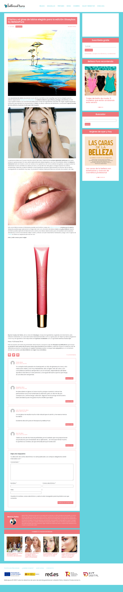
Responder (69, 378)
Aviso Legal (40, 568)
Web (12, 490)
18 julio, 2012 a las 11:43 (21, 363)
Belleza (42, 6)
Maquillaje (51, 6)
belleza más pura (55, 227)
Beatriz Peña (72, 26)
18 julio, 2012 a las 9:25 (21, 388)
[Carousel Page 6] (104, 177)
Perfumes (61, 6)
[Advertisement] (100, 25)
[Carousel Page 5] (102, 177)
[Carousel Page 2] (99, 107)
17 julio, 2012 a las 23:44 (21, 434)
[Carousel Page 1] (98, 107)
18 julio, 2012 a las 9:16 (21, 411)
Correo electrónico (49, 483)
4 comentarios (71, 355)
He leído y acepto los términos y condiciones (101, 54)
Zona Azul (100, 6)
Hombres (76, 6)
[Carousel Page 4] (102, 107)
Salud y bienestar (88, 6)
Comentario (15, 462)
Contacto (50, 568)
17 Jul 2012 (11, 26)
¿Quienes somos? (28, 568)
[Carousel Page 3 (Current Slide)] (101, 107)
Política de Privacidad (11, 568)
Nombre (14, 483)
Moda (69, 6)
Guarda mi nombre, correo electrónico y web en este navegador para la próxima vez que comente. (40, 497)
